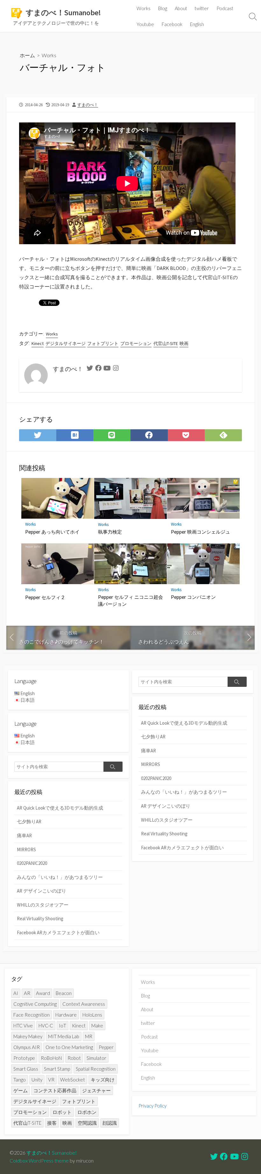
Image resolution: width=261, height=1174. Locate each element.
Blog (162, 8)
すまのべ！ (87, 104)
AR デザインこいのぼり (165, 806)
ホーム (27, 55)
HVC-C (46, 1025)
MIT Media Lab (63, 1036)
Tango (19, 1079)
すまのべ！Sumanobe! (51, 1153)
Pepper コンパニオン (193, 597)
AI (15, 993)
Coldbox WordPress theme (39, 1161)
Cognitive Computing (35, 1004)
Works (144, 8)
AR (27, 993)
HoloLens (92, 1015)
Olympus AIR (26, 1047)
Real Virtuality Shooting (164, 834)
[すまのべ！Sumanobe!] (16, 12)
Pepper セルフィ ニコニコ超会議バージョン (130, 600)
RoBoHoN (51, 1058)
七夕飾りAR (153, 737)
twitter (202, 8)
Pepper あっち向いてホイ (52, 532)
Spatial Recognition (96, 1069)
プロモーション (136, 343)
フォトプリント (102, 343)
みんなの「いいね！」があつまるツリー (184, 792)
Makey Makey (27, 1036)
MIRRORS (150, 764)
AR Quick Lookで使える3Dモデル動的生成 (184, 723)
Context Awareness (83, 1004)
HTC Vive (23, 1025)
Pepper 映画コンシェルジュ (200, 532)
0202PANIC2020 (156, 778)
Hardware (66, 1015)
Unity (37, 1079)
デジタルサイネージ (66, 343)
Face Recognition (31, 1015)
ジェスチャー (96, 1090)
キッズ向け (103, 1079)
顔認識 (109, 1123)
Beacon (64, 993)
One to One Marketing (69, 1047)
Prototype (24, 1058)
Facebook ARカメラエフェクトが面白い (182, 848)
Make (97, 1025)
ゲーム (20, 1090)
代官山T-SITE (165, 343)
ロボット (62, 1112)
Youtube (145, 24)
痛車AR (148, 751)
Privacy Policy (152, 1105)
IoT (62, 1025)
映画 (184, 343)
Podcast (224, 8)
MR (88, 1036)
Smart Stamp (57, 1069)
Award (43, 993)
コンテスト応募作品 (54, 1090)
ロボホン (86, 1112)
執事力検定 (110, 532)
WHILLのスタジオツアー (167, 820)
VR (51, 1079)
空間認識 (87, 1123)
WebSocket (72, 1079)
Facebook (172, 24)
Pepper (106, 1047)
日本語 (27, 700)
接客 (52, 1123)
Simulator (96, 1058)
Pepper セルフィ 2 (44, 597)
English (197, 24)
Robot (74, 1058)
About (181, 8)
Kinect (38, 343)
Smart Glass (25, 1069)
